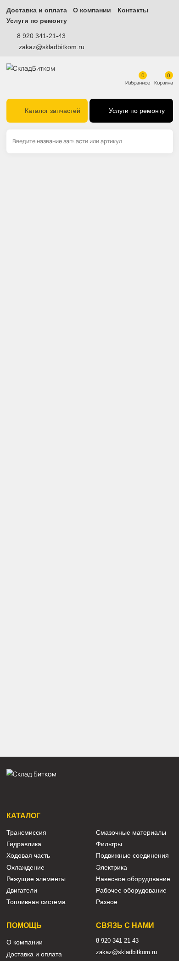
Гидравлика (23, 844)
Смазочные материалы (131, 832)
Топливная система (36, 902)
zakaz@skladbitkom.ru (51, 47)
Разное (106, 902)
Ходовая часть (28, 855)
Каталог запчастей (52, 110)
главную (64, 226)
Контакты (132, 10)
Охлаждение (25, 867)
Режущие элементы (36, 879)
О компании (92, 10)
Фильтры (109, 844)
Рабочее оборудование (131, 890)
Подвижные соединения (132, 855)
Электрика (111, 867)
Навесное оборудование (133, 879)
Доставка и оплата (36, 10)
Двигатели (21, 890)
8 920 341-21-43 (41, 35)
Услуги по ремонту (36, 20)
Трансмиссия (26, 832)
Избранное (137, 82)
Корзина (163, 82)
